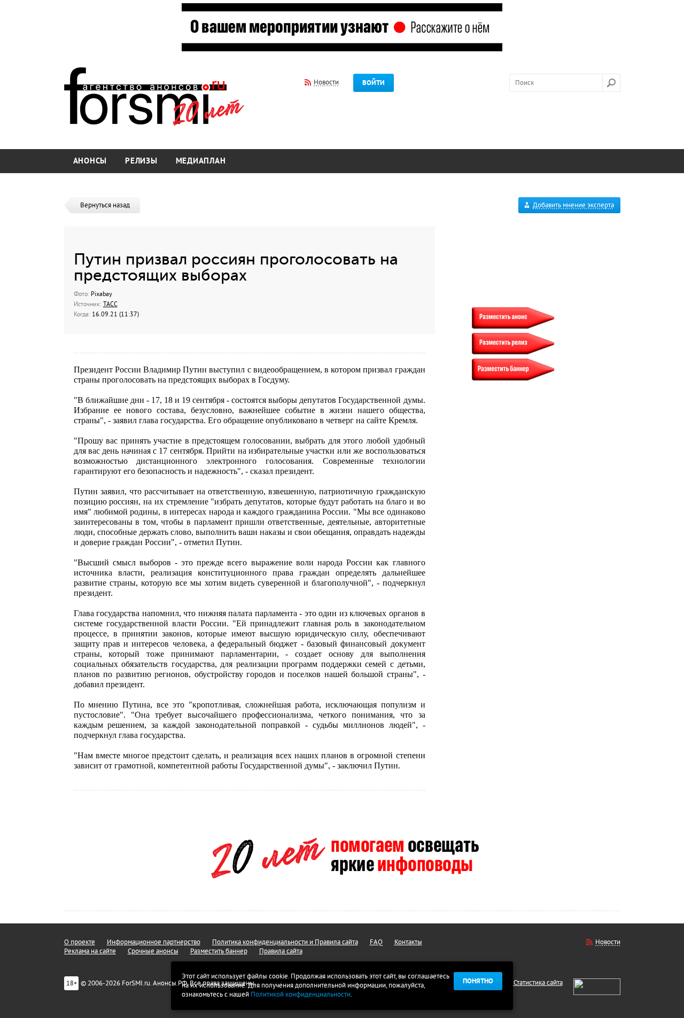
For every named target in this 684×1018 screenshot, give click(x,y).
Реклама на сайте (90, 951)
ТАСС (110, 304)
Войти (373, 83)
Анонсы (90, 161)
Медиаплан (201, 161)
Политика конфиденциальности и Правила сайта (285, 942)
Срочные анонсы (153, 951)
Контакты (408, 942)
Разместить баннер (218, 951)
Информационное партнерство (153, 942)
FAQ (376, 942)
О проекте (79, 942)
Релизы (141, 161)
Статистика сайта (538, 982)
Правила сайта (280, 951)
